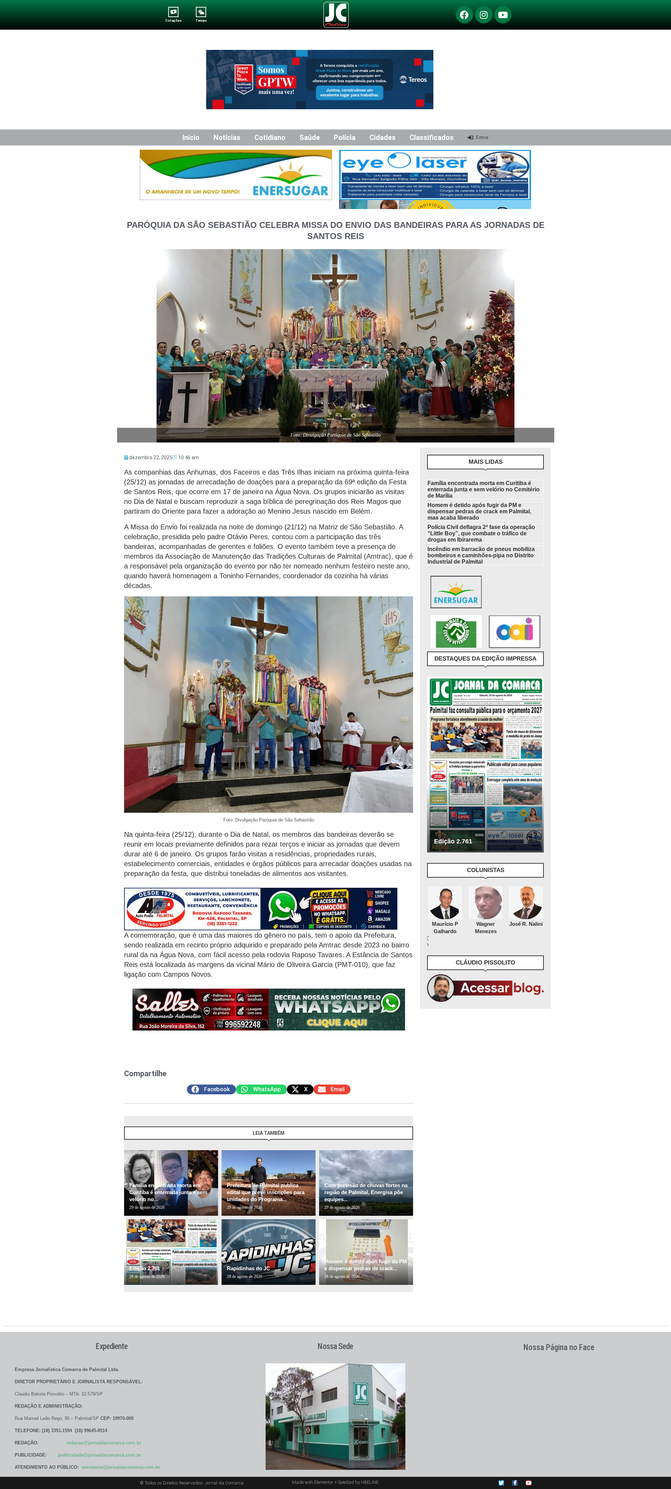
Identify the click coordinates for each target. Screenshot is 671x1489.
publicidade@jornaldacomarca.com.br (99, 1455)
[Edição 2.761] (171, 1252)
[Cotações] (173, 12)
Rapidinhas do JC (248, 1268)
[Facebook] (464, 14)
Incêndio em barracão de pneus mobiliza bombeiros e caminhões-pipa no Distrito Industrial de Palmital (481, 555)
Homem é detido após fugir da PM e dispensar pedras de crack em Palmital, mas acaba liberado (479, 511)
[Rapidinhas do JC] (269, 1252)
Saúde (310, 137)
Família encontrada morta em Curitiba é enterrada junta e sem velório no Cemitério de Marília (483, 489)
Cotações (173, 20)
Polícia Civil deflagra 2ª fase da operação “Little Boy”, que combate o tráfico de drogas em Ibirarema (481, 533)
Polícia (344, 137)
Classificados (432, 137)
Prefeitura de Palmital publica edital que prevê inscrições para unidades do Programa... (265, 1192)
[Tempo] (201, 12)
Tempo (201, 20)
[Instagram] (483, 14)
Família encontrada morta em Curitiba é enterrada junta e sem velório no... (168, 1192)
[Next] (406, 1136)
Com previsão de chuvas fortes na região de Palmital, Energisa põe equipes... (365, 1192)
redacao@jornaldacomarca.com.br (103, 1442)
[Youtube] (503, 14)
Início (191, 137)
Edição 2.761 (144, 1268)
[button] (211, 1090)
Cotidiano (270, 137)
